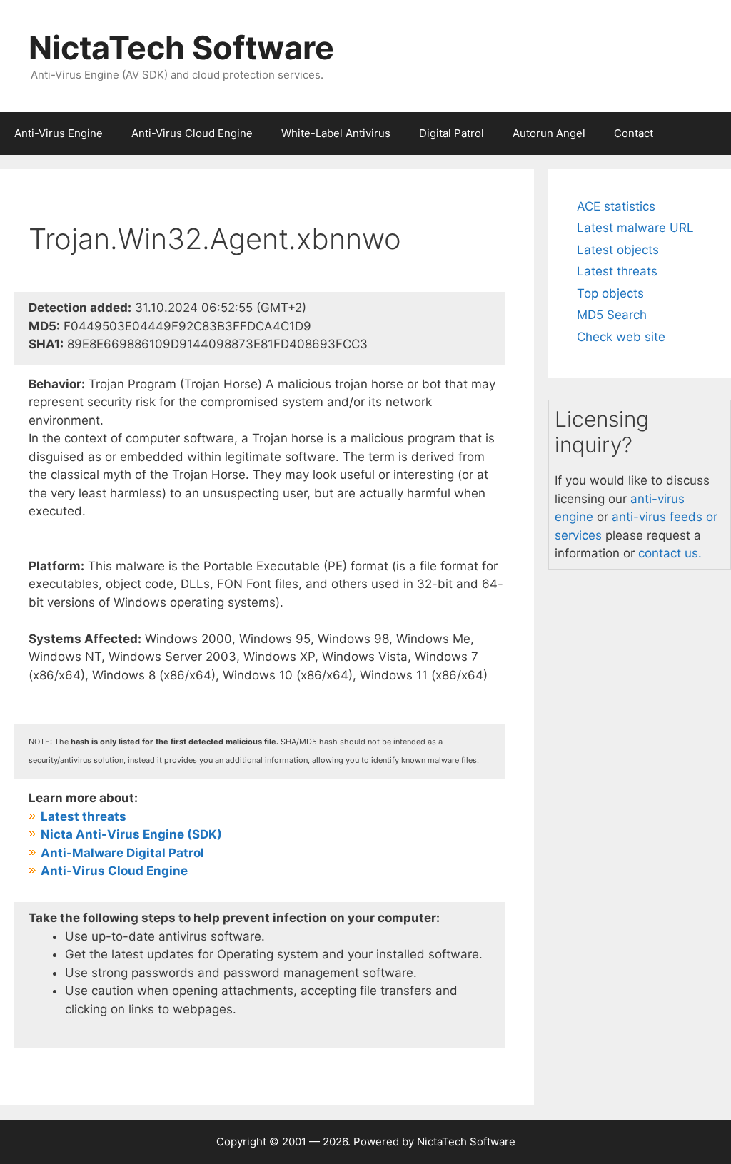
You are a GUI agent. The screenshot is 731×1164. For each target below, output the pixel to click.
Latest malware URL (635, 228)
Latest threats (617, 271)
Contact (633, 133)
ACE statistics (616, 206)
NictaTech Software (181, 47)
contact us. (670, 553)
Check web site (621, 337)
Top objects (610, 293)
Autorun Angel (549, 133)
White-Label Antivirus (335, 133)
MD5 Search (612, 315)
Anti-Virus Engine (58, 133)
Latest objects (618, 250)
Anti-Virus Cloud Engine (192, 133)
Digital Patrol (451, 133)
